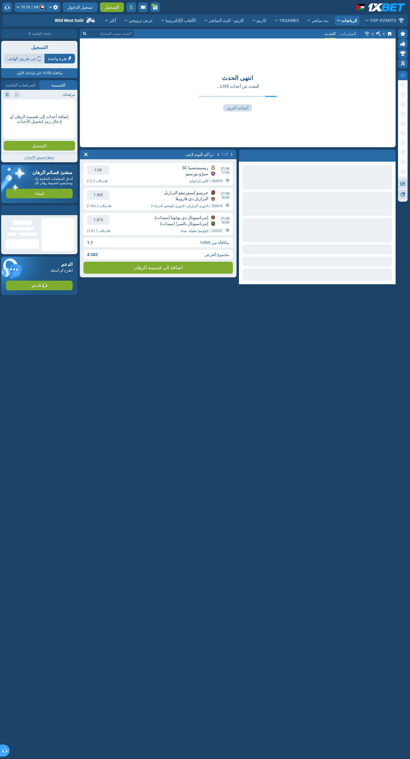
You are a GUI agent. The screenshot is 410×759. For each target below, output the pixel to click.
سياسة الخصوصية (17, 107)
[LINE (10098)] (389, 33)
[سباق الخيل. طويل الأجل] (378, 33)
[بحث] (84, 33)
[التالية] (218, 154)
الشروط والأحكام (61, 107)
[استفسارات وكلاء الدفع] (143, 7)
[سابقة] (231, 154)
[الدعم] (7, 7)
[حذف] (85, 154)
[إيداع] (131, 7)
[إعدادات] (53, 7)
